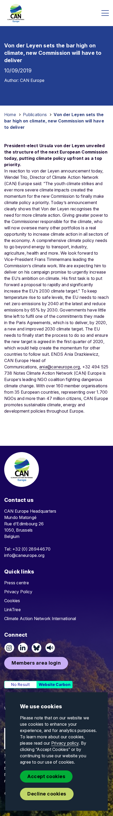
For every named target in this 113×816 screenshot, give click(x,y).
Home (10, 114)
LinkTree (12, 609)
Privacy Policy (18, 591)
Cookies (12, 600)
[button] (36, 663)
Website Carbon (54, 684)
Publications (35, 114)
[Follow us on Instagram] (9, 648)
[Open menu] (105, 13)
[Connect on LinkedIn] (23, 648)
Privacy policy (65, 743)
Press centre (16, 582)
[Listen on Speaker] (50, 648)
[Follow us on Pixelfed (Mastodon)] (37, 648)
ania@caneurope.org (59, 366)
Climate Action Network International (40, 618)
